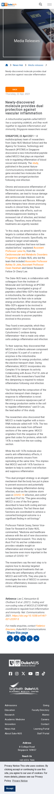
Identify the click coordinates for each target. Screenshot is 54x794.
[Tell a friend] (36, 638)
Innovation (10, 724)
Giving (46, 705)
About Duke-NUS (13, 733)
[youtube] (30, 673)
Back (15, 89)
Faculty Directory (40, 710)
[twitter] (23, 673)
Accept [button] (9, 788)
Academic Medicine (15, 719)
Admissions (11, 705)
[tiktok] (43, 673)
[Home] (7, 65)
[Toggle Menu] (49, 4)
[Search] (40, 4)
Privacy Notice (20, 780)
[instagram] (16, 673)
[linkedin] (37, 673)
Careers (45, 719)
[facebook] (10, 673)
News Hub (10, 728)
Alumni (45, 714)
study (35, 163)
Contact (45, 724)
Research (9, 714)
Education (10, 710)
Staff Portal (43, 733)
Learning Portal (41, 728)
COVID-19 (19, 495)
